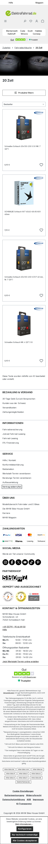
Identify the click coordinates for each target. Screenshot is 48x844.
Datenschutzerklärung (13, 799)
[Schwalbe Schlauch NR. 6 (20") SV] (24, 324)
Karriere (6, 513)
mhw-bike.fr (10, 774)
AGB (29, 799)
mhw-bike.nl (10, 778)
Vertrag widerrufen (11, 487)
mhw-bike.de (9, 769)
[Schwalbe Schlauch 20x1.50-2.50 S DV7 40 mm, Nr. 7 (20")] (24, 258)
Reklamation (8, 469)
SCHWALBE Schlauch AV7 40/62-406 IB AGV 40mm (23, 213)
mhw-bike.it (23, 774)
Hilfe (11, 2)
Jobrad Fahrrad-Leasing (13, 434)
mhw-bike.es (37, 769)
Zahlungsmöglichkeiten (13, 412)
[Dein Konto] (37, 21)
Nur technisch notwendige (25, 834)
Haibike (38, 31)
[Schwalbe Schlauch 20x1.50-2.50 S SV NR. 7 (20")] (24, 128)
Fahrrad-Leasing (10, 438)
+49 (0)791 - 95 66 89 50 (13, 626)
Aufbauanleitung (10, 482)
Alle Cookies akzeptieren (25, 840)
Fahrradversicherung (12, 429)
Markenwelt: (12, 31)
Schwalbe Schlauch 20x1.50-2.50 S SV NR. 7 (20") (22, 147)
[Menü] (5, 21)
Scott (30, 31)
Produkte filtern (26, 93)
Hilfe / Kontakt (9, 460)
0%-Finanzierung (10, 443)
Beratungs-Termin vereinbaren (16, 478)
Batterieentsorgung (14, 795)
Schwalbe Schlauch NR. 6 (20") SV (19, 342)
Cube (22, 31)
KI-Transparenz (24, 803)
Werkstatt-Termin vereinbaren (16, 473)
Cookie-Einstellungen (23, 791)
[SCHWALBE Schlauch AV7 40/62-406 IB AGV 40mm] (24, 193)
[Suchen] (25, 21)
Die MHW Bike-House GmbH (16, 508)
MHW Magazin (9, 517)
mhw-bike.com (23, 769)
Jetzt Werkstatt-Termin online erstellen (20, 661)
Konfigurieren (25, 829)
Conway (36, 34)
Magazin (39, 2)
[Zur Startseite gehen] (24, 13)
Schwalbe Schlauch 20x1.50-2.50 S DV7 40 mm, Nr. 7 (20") (24, 278)
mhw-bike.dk (36, 778)
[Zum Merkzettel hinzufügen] (41, 164)
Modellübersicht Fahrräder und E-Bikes (20, 504)
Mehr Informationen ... (24, 824)
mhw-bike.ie (36, 774)
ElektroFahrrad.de (23, 782)
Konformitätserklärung (13, 464)
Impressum (38, 799)
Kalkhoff (12, 34)
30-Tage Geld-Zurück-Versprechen (18, 399)
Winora (24, 34)
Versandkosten (9, 407)
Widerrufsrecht (33, 795)
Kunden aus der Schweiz (14, 403)
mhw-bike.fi (23, 778)
